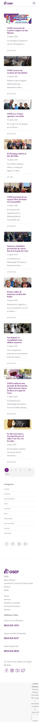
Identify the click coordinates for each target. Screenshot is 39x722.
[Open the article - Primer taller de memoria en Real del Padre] (11, 283)
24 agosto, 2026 (12, 76)
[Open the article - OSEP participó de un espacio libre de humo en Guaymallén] (11, 188)
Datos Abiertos (9, 580)
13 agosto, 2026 (12, 254)
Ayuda (6, 590)
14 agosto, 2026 (12, 160)
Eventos (7, 494)
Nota (6, 504)
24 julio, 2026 (11, 445)
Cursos (6, 489)
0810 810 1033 (11, 625)
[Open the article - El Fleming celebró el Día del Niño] (11, 144)
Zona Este (7, 533)
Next (7, 474)
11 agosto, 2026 (12, 346)
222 (29, 470)
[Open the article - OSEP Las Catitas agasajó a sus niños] (11, 104)
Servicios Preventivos (12, 606)
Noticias (13, 50)
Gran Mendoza (9, 499)
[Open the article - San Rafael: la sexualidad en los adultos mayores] (11, 328)
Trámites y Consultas (12, 603)
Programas (8, 518)
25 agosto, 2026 (12, 36)
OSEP (11, 177)
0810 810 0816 (11, 651)
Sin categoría (9, 523)
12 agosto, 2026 (12, 300)
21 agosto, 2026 (12, 120)
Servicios (7, 599)
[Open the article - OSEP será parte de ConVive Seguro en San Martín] (11, 19)
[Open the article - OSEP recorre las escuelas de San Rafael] (11, 61)
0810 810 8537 (11, 638)
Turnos (6, 528)
